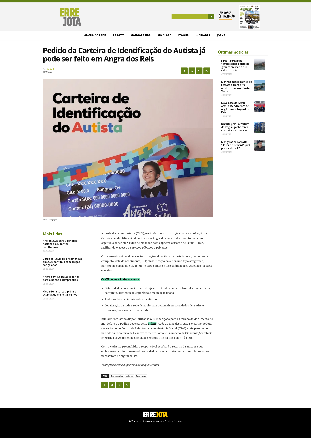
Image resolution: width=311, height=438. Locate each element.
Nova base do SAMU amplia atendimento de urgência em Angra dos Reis (235, 107)
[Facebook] (184, 70)
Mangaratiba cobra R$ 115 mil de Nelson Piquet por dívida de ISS (235, 145)
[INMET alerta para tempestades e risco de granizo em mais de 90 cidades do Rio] (259, 64)
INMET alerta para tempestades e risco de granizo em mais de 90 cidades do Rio (235, 65)
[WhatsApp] (206, 70)
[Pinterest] (199, 70)
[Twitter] (192, 70)
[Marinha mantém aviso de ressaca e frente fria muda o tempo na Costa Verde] (259, 85)
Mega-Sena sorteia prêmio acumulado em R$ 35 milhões (61, 293)
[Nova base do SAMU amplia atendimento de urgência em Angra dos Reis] (259, 106)
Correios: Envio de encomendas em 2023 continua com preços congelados (62, 262)
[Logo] (54, 17)
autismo (129, 376)
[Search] (211, 16)
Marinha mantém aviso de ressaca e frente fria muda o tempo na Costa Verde (236, 86)
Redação (51, 69)
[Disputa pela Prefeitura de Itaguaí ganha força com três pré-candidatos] (259, 127)
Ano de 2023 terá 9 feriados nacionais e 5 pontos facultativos (60, 244)
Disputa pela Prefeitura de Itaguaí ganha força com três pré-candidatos (236, 127)
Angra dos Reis (117, 376)
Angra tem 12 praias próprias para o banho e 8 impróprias (61, 278)
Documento (141, 376)
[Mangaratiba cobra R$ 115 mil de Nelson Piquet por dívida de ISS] (259, 145)
